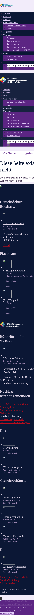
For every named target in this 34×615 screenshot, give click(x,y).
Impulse (6, 19)
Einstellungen (7, 613)
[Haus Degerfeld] (9, 494)
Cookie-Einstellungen (11, 580)
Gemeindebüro (13, 59)
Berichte (7, 16)
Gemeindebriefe (10, 22)
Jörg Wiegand (10, 300)
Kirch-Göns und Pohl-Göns (14, 404)
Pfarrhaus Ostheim (13, 358)
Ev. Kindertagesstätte (14, 566)
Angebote (7, 31)
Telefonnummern (14, 56)
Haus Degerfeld (11, 497)
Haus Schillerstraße (13, 536)
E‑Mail (6, 245)
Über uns (7, 35)
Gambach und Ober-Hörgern (15, 422)
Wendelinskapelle (12, 467)
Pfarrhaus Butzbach (13, 223)
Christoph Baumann (14, 270)
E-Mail (8, 286)
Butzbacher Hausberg (11, 410)
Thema (10, 28)
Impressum (6, 577)
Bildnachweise (7, 583)
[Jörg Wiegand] (7, 297)
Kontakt (6, 53)
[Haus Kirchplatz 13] (9, 513)
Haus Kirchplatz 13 (13, 516)
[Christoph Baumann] (7, 267)
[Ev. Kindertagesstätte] (9, 563)
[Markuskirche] (9, 444)
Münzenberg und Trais (12, 419)
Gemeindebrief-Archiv (16, 25)
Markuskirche (10, 447)
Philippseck (6, 413)
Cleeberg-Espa (7, 407)
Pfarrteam (11, 38)
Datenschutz (21, 577)
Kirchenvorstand (14, 44)
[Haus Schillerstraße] (9, 533)
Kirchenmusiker (13, 41)
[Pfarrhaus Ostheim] (9, 355)
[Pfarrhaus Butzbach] (9, 220)
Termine (6, 13)
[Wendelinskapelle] (9, 464)
